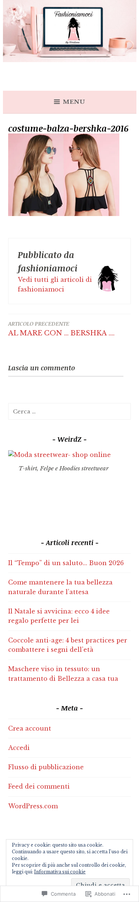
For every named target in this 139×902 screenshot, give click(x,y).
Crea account (29, 728)
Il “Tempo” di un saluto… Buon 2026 (66, 563)
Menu (74, 101)
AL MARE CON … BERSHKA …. (61, 328)
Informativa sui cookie (60, 871)
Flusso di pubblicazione (46, 767)
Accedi (19, 747)
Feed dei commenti (39, 786)
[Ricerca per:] (69, 411)
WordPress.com (33, 806)
